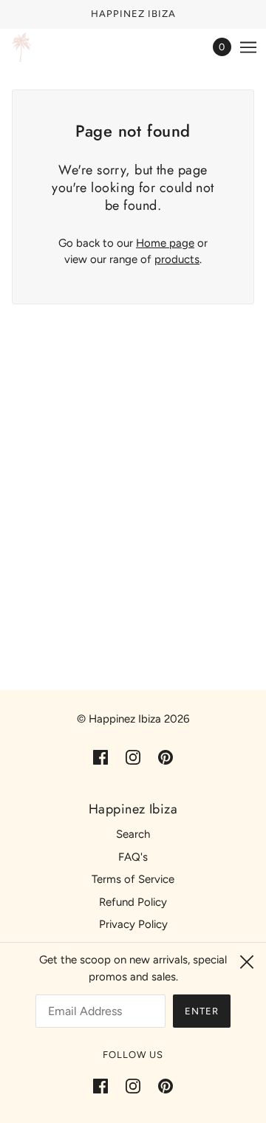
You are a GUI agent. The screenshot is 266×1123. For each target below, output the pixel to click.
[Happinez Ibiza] (21, 47)
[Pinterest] (161, 1085)
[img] (100, 757)
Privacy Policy (133, 924)
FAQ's (133, 857)
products (177, 259)
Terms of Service (133, 879)
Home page (165, 243)
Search (133, 834)
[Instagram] (133, 1085)
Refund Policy (133, 902)
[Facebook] (105, 1085)
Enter (202, 1011)
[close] (246, 962)
